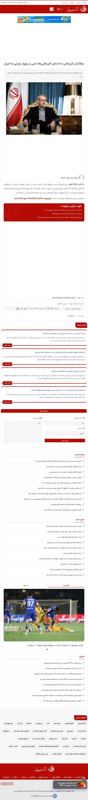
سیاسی (68, 309)
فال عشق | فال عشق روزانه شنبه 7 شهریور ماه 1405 (67, 784)
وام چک (83, 739)
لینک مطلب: (80, 298)
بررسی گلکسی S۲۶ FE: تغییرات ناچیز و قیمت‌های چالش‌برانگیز (62, 663)
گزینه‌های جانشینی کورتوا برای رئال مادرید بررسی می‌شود (64, 542)
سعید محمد (57, 723)
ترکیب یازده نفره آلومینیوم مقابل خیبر (69, 537)
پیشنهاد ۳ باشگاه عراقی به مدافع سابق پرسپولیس (66, 504)
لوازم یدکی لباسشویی (28, 746)
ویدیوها (26, 585)
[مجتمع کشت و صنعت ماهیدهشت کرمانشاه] (44, 19)
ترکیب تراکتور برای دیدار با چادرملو (71, 564)
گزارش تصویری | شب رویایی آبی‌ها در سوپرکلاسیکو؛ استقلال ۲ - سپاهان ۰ (55, 645)
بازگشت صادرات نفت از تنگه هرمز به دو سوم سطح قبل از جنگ (62, 548)
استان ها (6, 777)
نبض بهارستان (8, 723)
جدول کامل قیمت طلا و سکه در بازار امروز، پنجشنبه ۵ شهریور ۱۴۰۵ (58, 217)
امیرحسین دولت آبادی (69, 178)
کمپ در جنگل (13, 746)
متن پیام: (36, 418)
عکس (78, 3)
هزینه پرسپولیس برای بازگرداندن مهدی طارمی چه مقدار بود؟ (62, 510)
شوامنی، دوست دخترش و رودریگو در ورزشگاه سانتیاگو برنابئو (62, 477)
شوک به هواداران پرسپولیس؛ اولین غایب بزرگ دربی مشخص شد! (61, 483)
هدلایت (74, 739)
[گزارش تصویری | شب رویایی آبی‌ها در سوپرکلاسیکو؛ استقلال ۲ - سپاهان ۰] (44, 615)
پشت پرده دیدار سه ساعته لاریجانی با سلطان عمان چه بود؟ (63, 333)
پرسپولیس (39, 723)
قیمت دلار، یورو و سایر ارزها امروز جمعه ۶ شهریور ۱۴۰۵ (62, 210)
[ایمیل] (21, 308)
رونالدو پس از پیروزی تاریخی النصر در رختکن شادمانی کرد (64, 575)
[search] (51, 9)
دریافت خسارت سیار (39, 739)
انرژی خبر (66, 746)
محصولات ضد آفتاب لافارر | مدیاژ (75, 754)
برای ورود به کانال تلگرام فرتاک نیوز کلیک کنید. (32, 198)
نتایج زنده (64, 3)
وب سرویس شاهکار (42, 754)
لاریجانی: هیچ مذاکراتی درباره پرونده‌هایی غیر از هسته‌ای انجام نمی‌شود (59, 352)
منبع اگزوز (6, 731)
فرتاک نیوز (73, 184)
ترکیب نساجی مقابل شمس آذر (72, 553)
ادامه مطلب (7, 345)
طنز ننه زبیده (81, 731)
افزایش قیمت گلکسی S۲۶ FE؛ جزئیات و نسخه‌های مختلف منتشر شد (60, 679)
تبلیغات (72, 3)
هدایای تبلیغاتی (23, 739)
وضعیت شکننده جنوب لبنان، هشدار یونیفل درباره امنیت (64, 532)
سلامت (15, 777)
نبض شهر (70, 731)
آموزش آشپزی (69, 723)
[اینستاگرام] (8, 785)
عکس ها (66, 585)
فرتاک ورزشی (82, 723)
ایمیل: (80, 428)
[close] (84, 779)
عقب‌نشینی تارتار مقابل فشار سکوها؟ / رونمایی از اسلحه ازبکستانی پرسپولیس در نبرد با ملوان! (52, 499)
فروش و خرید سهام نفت (21, 731)
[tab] (64, 585)
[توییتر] (2, 785)
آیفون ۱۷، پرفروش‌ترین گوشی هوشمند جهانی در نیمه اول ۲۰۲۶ (62, 701)
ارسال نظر (64, 440)
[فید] (5, 785)
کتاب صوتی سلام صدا (39, 731)
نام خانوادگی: (78, 418)
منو (61, 9)
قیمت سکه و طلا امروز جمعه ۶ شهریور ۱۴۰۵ (66, 214)
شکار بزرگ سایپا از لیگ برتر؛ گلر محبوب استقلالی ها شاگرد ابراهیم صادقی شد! (58, 461)
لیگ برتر (19, 723)
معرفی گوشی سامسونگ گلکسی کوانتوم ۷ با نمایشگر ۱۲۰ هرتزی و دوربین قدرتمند (56, 695)
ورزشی (23, 777)
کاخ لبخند (64, 739)
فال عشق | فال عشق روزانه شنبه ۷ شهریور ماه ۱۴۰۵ (65, 569)
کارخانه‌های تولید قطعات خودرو (49, 746)
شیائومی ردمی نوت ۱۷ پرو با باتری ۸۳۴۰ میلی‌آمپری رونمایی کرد (62, 685)
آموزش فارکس (56, 754)
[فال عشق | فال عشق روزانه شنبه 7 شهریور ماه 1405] (82, 784)
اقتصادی (32, 777)
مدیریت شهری (43, 777)
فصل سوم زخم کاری (57, 731)
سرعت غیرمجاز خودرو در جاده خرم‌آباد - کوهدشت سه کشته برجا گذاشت (59, 559)
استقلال (29, 723)
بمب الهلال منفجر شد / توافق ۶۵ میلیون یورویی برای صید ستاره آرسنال (59, 488)
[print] (17, 308)
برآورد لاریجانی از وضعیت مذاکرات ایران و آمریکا (67, 371)
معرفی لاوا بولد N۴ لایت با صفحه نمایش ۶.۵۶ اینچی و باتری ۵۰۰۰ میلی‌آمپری (57, 674)
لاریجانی (71, 316)
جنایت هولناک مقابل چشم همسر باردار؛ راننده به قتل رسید (63, 467)
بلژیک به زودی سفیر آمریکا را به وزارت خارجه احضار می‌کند (63, 526)
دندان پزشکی (53, 739)
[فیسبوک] (11, 785)
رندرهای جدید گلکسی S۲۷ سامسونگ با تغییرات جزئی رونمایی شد (61, 690)
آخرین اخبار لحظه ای (79, 746)
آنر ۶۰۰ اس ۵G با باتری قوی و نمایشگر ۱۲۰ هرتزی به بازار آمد (63, 668)
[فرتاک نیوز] (76, 12)
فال (48, 723)
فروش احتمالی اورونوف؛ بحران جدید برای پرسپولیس (65, 472)
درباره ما (84, 3)
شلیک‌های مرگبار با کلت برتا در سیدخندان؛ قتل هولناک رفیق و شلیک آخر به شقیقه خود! (55, 494)
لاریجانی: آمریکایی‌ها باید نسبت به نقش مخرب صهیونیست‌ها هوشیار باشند (57, 390)
